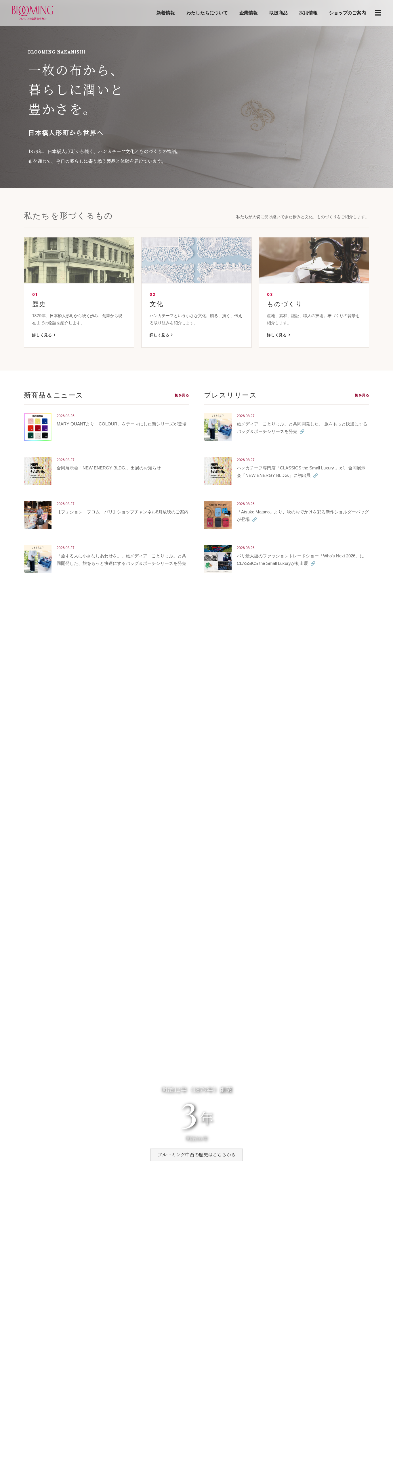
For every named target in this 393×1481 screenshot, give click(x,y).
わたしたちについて (207, 12)
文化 (156, 304)
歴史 (39, 304)
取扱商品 (278, 12)
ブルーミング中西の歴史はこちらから (197, 1154)
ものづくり (285, 304)
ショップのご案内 (347, 12)
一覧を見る (180, 395)
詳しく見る (42, 335)
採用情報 (308, 12)
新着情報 (166, 12)
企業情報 (248, 12)
